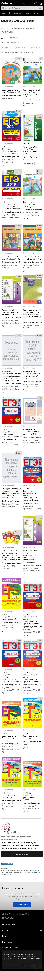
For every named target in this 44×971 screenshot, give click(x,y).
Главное (27, 13)
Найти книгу (22, 904)
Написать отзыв (22, 854)
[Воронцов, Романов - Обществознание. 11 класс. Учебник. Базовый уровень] (32, 195)
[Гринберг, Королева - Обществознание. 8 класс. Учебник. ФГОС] (11, 83)
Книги (3, 13)
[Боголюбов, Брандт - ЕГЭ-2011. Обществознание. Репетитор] (32, 727)
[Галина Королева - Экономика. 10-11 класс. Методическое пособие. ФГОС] (11, 303)
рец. (39, 115)
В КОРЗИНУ (28, 164)
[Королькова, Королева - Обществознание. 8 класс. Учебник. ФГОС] (11, 250)
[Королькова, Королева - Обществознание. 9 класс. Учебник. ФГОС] (32, 250)
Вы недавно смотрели (12, 888)
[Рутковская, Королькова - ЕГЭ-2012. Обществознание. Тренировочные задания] (11, 727)
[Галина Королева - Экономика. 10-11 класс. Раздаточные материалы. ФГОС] (32, 423)
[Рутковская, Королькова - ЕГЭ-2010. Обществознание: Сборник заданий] (11, 786)
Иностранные (15, 13)
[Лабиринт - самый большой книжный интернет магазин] (11, 3)
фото (19, 59)
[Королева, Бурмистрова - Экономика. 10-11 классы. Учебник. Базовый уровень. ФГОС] (32, 140)
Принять (22, 965)
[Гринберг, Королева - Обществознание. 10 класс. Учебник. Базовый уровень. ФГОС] (32, 83)
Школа (36, 13)
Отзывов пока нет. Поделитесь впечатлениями (16, 838)
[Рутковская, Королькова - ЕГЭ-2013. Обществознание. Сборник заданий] (11, 608)
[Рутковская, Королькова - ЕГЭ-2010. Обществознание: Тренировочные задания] (32, 786)
